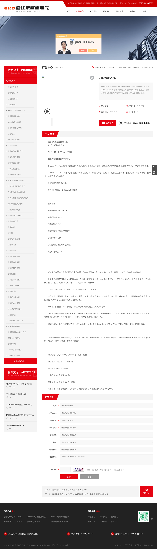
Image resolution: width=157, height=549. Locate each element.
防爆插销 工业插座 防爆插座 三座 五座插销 (69, 490)
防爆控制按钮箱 (14, 268)
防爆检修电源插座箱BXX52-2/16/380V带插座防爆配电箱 (61, 522)
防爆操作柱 (12, 344)
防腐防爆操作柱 (14, 280)
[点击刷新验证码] (78, 470)
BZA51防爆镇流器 (15, 350)
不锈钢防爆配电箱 (15, 128)
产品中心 (80, 11)
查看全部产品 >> (20, 361)
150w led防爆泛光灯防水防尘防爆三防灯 (38, 517)
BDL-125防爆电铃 (14, 338)
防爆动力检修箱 (14, 303)
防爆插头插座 (13, 87)
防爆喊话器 (12, 245)
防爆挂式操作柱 (14, 163)
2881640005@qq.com (133, 534)
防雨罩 (10, 233)
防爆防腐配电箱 (14, 256)
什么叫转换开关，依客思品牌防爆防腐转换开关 (20, 384)
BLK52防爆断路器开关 (16, 186)
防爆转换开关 (13, 93)
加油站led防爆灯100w (13, 517)
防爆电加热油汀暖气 (15, 151)
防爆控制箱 (12, 274)
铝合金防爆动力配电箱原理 (18, 198)
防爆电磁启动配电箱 (15, 320)
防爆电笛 (11, 227)
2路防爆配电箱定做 (15, 204)
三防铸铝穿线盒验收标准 (16, 394)
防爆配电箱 (12, 315)
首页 (68, 11)
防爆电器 (11, 134)
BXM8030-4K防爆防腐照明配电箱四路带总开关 (14, 522)
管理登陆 (138, 545)
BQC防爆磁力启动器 (16, 180)
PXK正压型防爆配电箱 (16, 110)
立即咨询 (109, 123)
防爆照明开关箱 (14, 157)
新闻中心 (106, 11)
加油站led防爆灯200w (15, 425)
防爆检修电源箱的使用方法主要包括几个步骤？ (20, 415)
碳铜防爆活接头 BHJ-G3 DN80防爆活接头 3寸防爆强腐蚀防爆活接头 (80, 494)
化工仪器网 (127, 545)
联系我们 (146, 11)
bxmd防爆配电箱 (14, 122)
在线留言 (133, 11)
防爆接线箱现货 (14, 210)
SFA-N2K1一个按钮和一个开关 (19, 405)
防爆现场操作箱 (14, 262)
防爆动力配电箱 (14, 297)
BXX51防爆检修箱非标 (16, 192)
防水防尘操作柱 (14, 285)
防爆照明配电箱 (14, 116)
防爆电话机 (12, 291)
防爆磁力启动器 (14, 356)
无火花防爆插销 (14, 326)
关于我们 (93, 11)
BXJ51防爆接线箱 (14, 309)
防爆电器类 (10, 81)
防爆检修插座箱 (14, 239)
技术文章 (120, 11)
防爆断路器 (12, 250)
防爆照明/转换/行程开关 (17, 332)
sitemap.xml (148, 545)
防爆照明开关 (13, 99)
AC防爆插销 (12, 145)
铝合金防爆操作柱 (15, 175)
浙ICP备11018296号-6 (61, 545)
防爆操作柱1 (12, 105)
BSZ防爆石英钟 (14, 140)
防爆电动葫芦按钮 (15, 215)
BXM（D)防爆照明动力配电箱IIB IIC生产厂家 (61, 517)
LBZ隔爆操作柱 (14, 169)
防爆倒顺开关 (13, 221)
